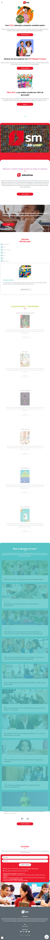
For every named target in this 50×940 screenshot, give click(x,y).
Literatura (5, 783)
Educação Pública (7, 601)
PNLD (5, 655)
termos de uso (35, 868)
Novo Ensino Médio (7, 808)
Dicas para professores (7, 627)
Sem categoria (6, 577)
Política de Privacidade (23, 880)
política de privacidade (26, 868)
